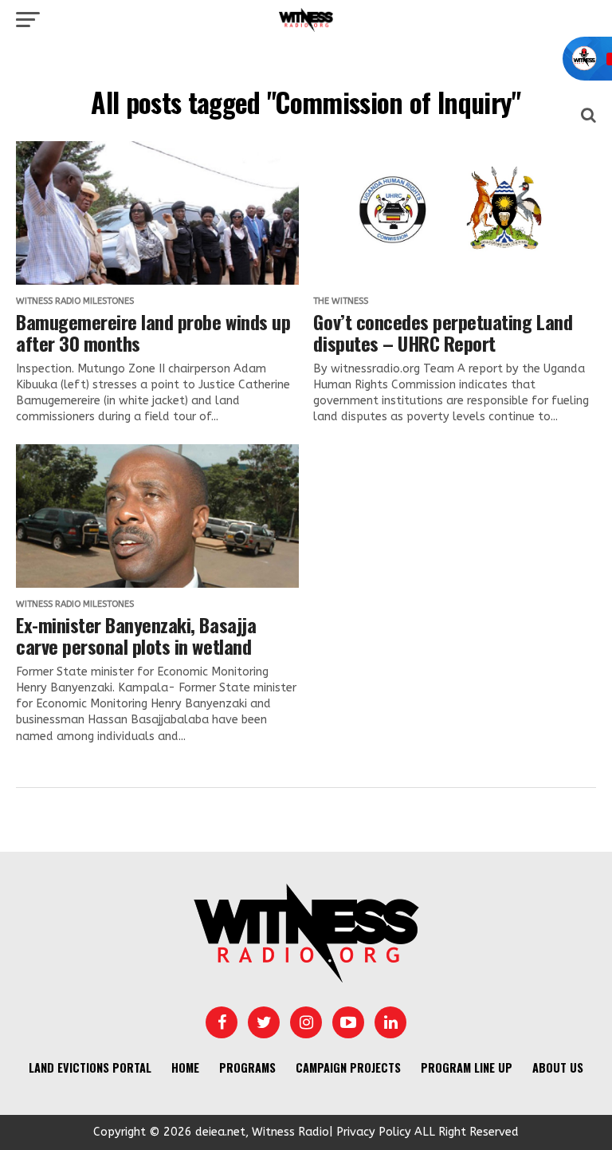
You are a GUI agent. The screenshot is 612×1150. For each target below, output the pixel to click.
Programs (247, 1067)
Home (185, 1067)
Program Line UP (466, 1067)
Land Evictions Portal (90, 1067)
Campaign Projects (348, 1067)
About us (557, 1067)
